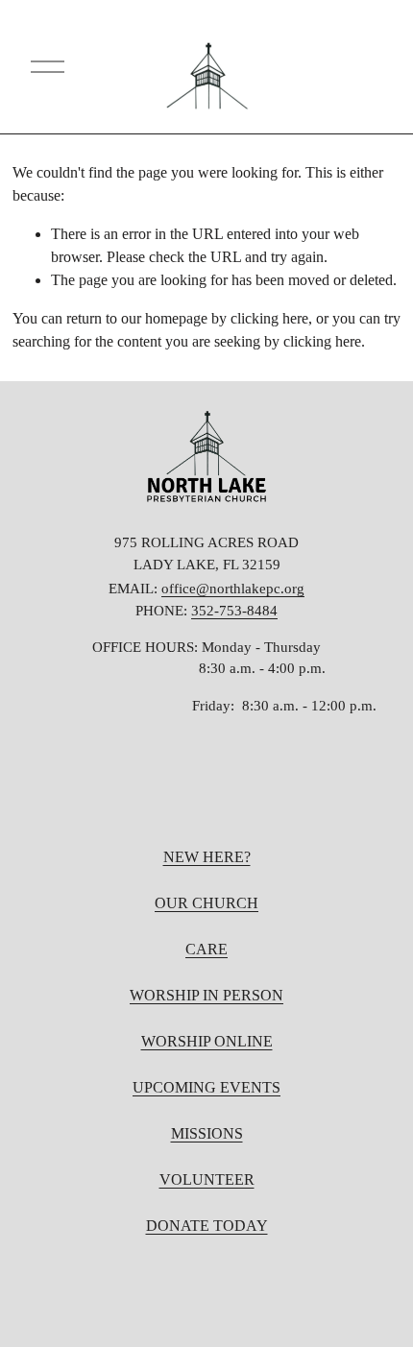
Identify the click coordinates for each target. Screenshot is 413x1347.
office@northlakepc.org (232, 588)
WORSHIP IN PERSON (206, 995)
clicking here (269, 318)
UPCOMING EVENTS (206, 1087)
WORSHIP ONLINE (207, 1041)
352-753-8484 (234, 610)
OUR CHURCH (206, 903)
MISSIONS (207, 1133)
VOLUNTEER (207, 1179)
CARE (206, 949)
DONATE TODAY (207, 1225)
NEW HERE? (207, 857)
